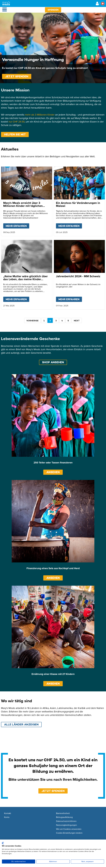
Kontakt (7, 813)
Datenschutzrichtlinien (66, 821)
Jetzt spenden (16, 76)
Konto (6, 817)
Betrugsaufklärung (64, 817)
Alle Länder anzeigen (21, 724)
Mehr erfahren (17, 225)
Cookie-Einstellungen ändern (69, 833)
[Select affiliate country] (102, 3)
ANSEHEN (53, 472)
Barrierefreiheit (63, 813)
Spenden (53, 9)
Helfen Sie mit (15, 134)
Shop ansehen (53, 362)
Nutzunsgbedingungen (66, 825)
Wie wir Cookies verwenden (68, 829)
